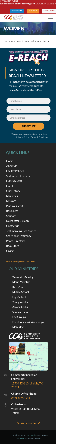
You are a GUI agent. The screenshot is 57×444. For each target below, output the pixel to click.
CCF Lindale (31, 435)
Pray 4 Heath (49, 11)
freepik (21, 438)
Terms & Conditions (39, 137)
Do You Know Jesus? (28, 423)
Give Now (33, 11)
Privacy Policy (22, 137)
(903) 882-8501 (20, 398)
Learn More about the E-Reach (26, 90)
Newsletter (17, 11)
